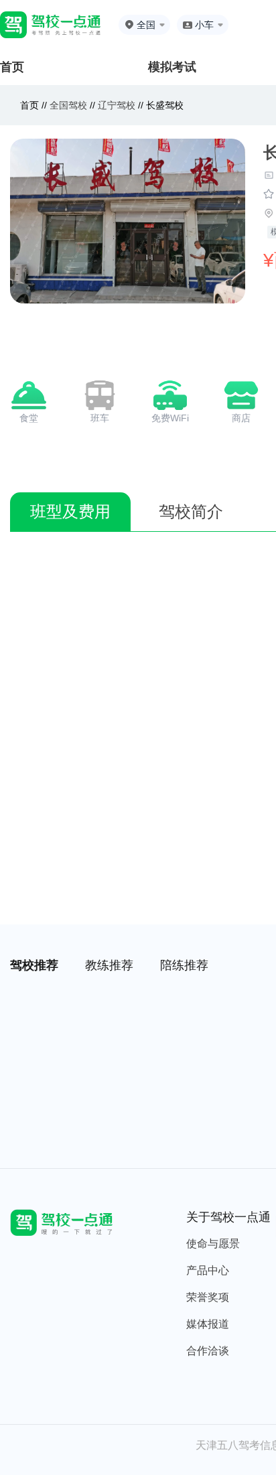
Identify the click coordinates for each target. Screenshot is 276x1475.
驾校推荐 (34, 965)
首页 (12, 67)
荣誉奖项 (207, 1297)
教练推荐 (109, 965)
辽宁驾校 (116, 105)
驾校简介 (191, 511)
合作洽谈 (207, 1350)
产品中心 (207, 1270)
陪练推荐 (184, 965)
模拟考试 (172, 67)
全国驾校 (70, 105)
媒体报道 (207, 1324)
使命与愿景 (213, 1243)
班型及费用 (70, 511)
